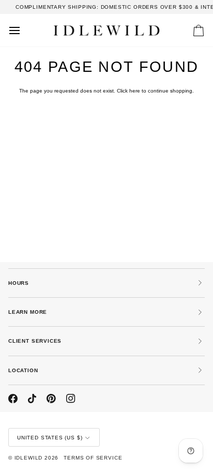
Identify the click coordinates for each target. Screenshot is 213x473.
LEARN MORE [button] (27, 312)
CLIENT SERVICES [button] (35, 341)
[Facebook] (13, 398)
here (134, 91)
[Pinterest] (51, 398)
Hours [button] (18, 283)
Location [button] (23, 370)
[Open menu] (23, 30)
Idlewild (28, 458)
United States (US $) (49, 437)
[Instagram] (70, 398)
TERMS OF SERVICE (93, 458)
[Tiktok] (32, 398)
